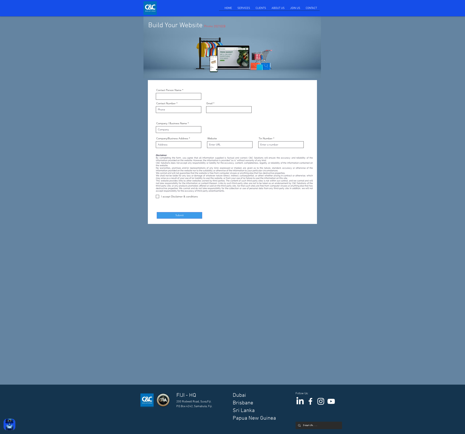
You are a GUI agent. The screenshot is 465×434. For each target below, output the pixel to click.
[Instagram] (320, 401)
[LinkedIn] (300, 401)
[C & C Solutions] (310, 401)
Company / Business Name (172, 123)
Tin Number (265, 138)
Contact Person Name (168, 90)
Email (210, 103)
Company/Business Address (172, 138)
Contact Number (166, 103)
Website (212, 138)
